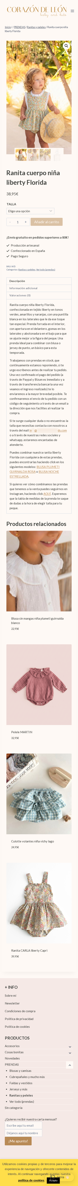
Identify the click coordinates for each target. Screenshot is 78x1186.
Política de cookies (17, 1026)
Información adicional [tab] (23, 288)
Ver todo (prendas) (45, 269)
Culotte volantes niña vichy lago (32, 841)
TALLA (11, 204)
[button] (66, 45)
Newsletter (12, 1003)
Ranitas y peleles (26, 269)
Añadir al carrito (46, 222)
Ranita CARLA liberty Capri (29, 950)
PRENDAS (12, 1064)
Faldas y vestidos (20, 1083)
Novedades (12, 1058)
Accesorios (12, 1046)
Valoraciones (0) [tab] (19, 295)
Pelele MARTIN (21, 732)
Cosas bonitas (14, 1052)
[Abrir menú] (72, 11)
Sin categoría (13, 1107)
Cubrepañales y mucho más (27, 1077)
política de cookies (31, 1180)
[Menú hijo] (69, 1046)
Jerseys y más (18, 1089)
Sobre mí (10, 995)
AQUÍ (47, 493)
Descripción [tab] (17, 281)
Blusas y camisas (20, 1070)
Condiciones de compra (20, 1011)
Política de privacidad (19, 1019)
